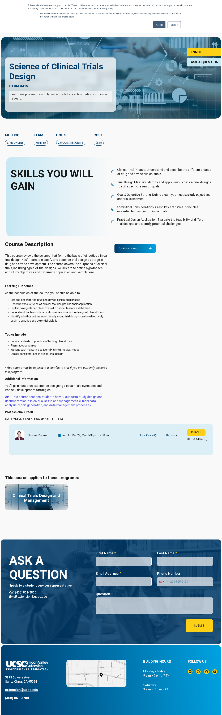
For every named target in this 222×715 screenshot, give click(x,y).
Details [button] (170, 435)
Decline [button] (174, 24)
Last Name (165, 553)
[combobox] (161, 581)
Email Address (107, 574)
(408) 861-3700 (17, 698)
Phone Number (169, 574)
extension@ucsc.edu (32, 596)
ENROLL (196, 432)
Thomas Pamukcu (38, 435)
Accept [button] (159, 24)
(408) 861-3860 (25, 592)
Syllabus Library (128, 248)
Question (103, 594)
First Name (104, 553)
